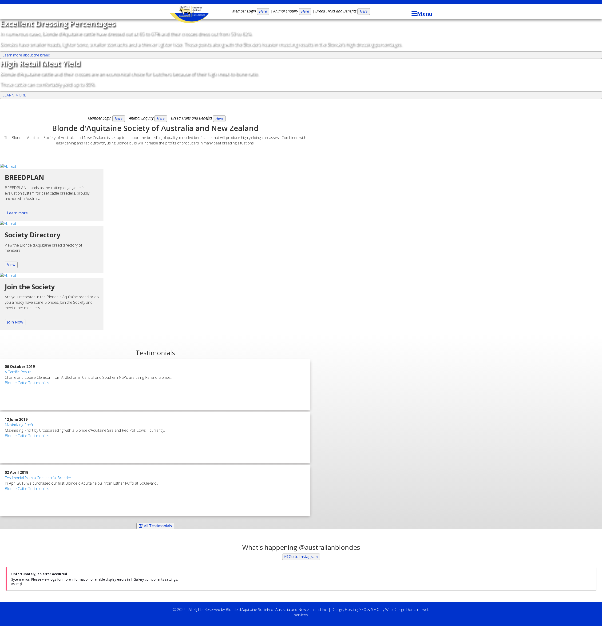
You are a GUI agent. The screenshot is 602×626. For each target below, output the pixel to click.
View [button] (11, 264)
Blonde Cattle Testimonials (27, 382)
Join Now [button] (15, 322)
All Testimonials (157, 525)
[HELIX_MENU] (420, 14)
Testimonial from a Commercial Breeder (38, 477)
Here (263, 11)
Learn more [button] (17, 212)
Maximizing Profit (19, 424)
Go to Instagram (303, 556)
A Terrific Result (18, 372)
